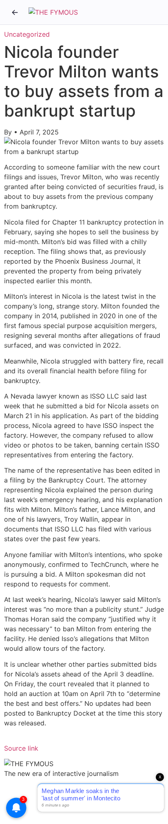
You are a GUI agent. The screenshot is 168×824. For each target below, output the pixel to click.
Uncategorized (27, 34)
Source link (21, 748)
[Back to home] (15, 12)
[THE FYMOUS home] (53, 12)
